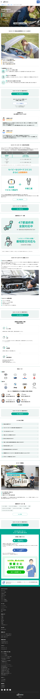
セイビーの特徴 (3, 592)
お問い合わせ (3, 680)
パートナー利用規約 (4, 655)
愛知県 (2, 621)
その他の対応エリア (4, 624)
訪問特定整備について (4, 674)
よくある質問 (3, 679)
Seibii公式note (3, 649)
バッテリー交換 (4, 506)
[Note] (2, 690)
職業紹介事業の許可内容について (6, 673)
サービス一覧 (3, 605)
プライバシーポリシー (4, 663)
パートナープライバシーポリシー (6, 664)
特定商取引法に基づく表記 (5, 668)
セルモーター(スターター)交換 (17, 508)
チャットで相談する (20, 103)
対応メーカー (3, 598)
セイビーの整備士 (4, 599)
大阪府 (2, 623)
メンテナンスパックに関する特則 (6, 656)
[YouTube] (10, 690)
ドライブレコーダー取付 (23, 506)
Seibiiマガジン (3, 647)
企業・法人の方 (3, 629)
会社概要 (2, 685)
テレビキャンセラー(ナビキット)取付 (7, 510)
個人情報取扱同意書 (4, 667)
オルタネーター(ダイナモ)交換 (6, 508)
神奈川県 (2, 620)
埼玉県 (2, 618)
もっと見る (20, 514)
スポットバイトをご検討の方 (5, 635)
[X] (4, 690)
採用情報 (2, 686)
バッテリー (3, 608)
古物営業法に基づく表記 (5, 670)
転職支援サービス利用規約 (5, 671)
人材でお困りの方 (4, 641)
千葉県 (2, 617)
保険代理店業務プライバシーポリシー (7, 666)
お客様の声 (3, 593)
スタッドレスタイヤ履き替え (13, 506)
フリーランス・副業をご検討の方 (6, 633)
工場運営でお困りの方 (4, 642)
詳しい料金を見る (20, 93)
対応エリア (3, 596)
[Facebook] (7, 690)
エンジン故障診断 (26, 508)
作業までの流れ (3, 595)
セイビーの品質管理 (4, 600)
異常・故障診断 (3, 609)
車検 (29, 506)
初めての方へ (3, 590)
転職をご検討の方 (4, 636)
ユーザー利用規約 (4, 653)
